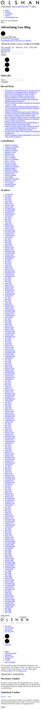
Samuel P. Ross (9, 173)
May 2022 (8, 281)
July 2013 (8, 466)
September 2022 (10, 276)
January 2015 (9, 434)
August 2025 (9, 215)
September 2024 (10, 235)
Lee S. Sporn (9, 182)
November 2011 (10, 500)
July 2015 (8, 423)
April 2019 (8, 343)
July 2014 (8, 445)
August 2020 (9, 317)
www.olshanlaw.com (11, 17)
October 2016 (9, 397)
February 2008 (9, 580)
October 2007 (9, 587)
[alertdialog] (20, 692)
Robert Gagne (9, 154)
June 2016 (8, 404)
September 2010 (10, 525)
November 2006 (10, 601)
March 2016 (8, 409)
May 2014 (8, 448)
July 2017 (8, 381)
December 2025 (10, 208)
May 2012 (8, 489)
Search (3, 53)
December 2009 (10, 541)
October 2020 (9, 313)
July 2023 (8, 260)
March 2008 (8, 578)
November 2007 (10, 585)
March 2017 (8, 388)
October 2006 (9, 603)
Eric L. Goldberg (10, 157)
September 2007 (10, 589)
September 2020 (10, 315)
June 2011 (8, 509)
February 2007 (9, 596)
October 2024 (9, 233)
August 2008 (9, 569)
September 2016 (10, 399)
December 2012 (10, 477)
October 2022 (9, 274)
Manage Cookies (6, 674)
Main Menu (24, 6)
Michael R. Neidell (11, 170)
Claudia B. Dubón (10, 148)
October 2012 (9, 480)
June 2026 (8, 198)
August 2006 (9, 606)
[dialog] (20, 670)
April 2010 (8, 534)
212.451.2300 (9, 628)
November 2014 (10, 438)
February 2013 (9, 475)
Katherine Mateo (10, 168)
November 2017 (10, 374)
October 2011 (9, 502)
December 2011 (10, 498)
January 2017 (9, 391)
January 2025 (9, 228)
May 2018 (8, 363)
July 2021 (8, 297)
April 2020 (8, 324)
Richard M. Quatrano (11, 172)
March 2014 (8, 452)
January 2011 (9, 518)
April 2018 (8, 365)
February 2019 (9, 347)
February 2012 (9, 495)
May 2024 (8, 242)
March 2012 (8, 493)
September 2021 (10, 294)
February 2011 (9, 516)
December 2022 (10, 271)
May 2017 (8, 384)
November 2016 (10, 395)
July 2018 (8, 359)
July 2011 (8, 507)
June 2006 (8, 610)
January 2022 (9, 288)
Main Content (16, 6)
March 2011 (8, 514)
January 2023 (9, 269)
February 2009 (9, 558)
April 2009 (8, 555)
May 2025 (8, 221)
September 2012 (10, 482)
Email (3, 80)
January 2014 (9, 455)
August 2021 (9, 295)
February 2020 (9, 327)
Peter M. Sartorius (10, 175)
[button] (3, 35)
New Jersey (8, 629)
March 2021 (8, 304)
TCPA (26, 47)
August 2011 (9, 505)
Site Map (7, 658)
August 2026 (9, 194)
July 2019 (8, 338)
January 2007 (9, 598)
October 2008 (9, 566)
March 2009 (8, 557)
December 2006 (10, 599)
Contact (7, 15)
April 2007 (8, 592)
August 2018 (9, 358)
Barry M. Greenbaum (11, 159)
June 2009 (8, 551)
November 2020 (10, 311)
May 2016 (8, 406)
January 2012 (9, 496)
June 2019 (8, 340)
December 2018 (10, 351)
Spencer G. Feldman (11, 150)
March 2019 (8, 345)
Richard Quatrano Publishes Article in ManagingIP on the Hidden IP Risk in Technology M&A (22, 123)
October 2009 (9, 544)
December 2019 (10, 331)
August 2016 (9, 400)
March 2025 (8, 224)
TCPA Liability (5, 49)
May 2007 (8, 590)
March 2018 (8, 367)
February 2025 (9, 226)
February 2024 (9, 247)
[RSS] (7, 71)
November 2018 (10, 352)
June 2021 (8, 299)
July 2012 (8, 486)
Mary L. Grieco (10, 161)
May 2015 (8, 427)
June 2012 (8, 487)
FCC (13, 47)
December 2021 (10, 290)
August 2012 (9, 484)
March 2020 (8, 326)
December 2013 (10, 457)
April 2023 (8, 265)
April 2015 (8, 429)
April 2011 (8, 512)
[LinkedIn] (7, 61)
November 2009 (10, 543)
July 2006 (8, 608)
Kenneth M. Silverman (12, 179)
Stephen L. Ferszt (10, 152)
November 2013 (10, 459)
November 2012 (10, 479)
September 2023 (10, 256)
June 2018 (8, 361)
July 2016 (8, 402)
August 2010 (9, 527)
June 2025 (8, 219)
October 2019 (9, 335)
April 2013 (8, 471)
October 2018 (9, 354)
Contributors (9, 14)
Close (3, 707)
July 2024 (8, 239)
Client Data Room (10, 653)
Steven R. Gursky (10, 163)
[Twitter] (7, 66)
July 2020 (8, 319)
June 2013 (8, 468)
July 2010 (8, 528)
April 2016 (8, 407)
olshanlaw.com (5, 51)
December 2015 (10, 415)
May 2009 (8, 553)
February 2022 (9, 287)
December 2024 (10, 230)
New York (8, 626)
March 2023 (8, 267)
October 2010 (9, 523)
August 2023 (9, 258)
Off (9, 697)
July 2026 (8, 196)
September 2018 (10, 356)
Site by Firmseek (10, 662)
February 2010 (9, 537)
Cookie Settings (6, 6)
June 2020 (8, 320)
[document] (20, 692)
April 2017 (8, 386)
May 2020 (8, 322)
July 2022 (8, 278)
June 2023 (8, 262)
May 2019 (8, 342)
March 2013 (8, 473)
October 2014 (9, 439)
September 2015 (10, 420)
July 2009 (8, 550)
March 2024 (8, 246)
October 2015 (9, 418)
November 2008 (10, 564)
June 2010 (8, 530)
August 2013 (9, 464)
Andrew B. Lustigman (12, 166)
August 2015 (9, 422)
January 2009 (9, 560)
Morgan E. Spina (10, 180)
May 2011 (8, 511)
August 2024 (9, 237)
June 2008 (8, 573)
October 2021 (9, 292)
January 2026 (9, 207)
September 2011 (10, 503)
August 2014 (9, 443)
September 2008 (10, 567)
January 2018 (9, 370)
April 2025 (8, 223)
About (7, 10)
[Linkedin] (7, 638)
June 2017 (8, 383)
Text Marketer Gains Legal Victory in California (16, 40)
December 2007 (10, 583)
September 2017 (10, 377)
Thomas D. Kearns (11, 164)
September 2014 (10, 441)
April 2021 (8, 303)
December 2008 (10, 562)
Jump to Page (5, 615)
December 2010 (10, 519)
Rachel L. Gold (10, 156)
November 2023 (10, 253)
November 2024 (10, 231)
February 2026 (9, 205)
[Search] (30, 6)
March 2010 (8, 535)
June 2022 (8, 279)
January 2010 (9, 539)
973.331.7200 (9, 631)
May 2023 (8, 263)
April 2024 (8, 244)
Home (7, 651)
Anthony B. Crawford (12, 147)
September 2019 (10, 336)
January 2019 (9, 349)
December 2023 (10, 251)
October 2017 (9, 375)
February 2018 (9, 368)
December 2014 (10, 436)
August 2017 (9, 379)
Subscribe (4, 82)
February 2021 (9, 306)
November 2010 (10, 521)
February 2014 (9, 454)
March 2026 (8, 203)
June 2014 (8, 447)
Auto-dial (7, 47)
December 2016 (10, 393)
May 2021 (8, 301)
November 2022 (10, 272)
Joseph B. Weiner (10, 184)
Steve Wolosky (9, 186)
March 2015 (8, 431)
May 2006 (8, 612)
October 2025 (9, 212)
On (4, 697)
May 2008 (8, 574)
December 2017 (10, 372)
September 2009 (10, 546)
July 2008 (8, 571)
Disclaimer (8, 655)
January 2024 (9, 249)
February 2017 (9, 390)
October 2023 (9, 255)
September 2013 (10, 463)
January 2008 (9, 582)
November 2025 (10, 210)
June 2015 (8, 425)
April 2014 (8, 450)
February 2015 (9, 432)
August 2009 (9, 548)
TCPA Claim (33, 47)
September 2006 (10, 605)
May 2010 (8, 532)
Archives (7, 12)
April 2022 (8, 283)
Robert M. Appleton (11, 145)
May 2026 (8, 199)
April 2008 (8, 576)
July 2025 (8, 217)
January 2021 (9, 308)
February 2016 (9, 411)
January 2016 (9, 413)
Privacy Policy (9, 657)
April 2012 (8, 491)
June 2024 (8, 240)
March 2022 (8, 285)
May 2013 (8, 470)
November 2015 (10, 416)
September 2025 (10, 214)
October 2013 (9, 461)
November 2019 (10, 333)
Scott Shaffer (15, 39)
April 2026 (8, 201)
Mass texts (19, 47)
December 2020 (10, 310)
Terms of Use (22, 671)
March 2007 (8, 594)
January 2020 (9, 329)
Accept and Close (18, 674)
